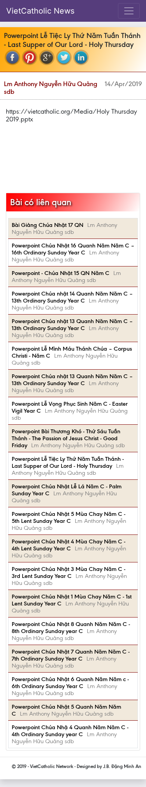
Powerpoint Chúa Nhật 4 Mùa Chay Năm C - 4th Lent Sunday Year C (68, 545)
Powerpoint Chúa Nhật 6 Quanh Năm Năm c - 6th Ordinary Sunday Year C (70, 683)
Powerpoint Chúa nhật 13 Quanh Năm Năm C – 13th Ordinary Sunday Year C (72, 325)
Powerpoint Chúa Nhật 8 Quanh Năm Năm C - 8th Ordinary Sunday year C (71, 628)
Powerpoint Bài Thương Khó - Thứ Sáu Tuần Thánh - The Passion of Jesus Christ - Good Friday (66, 438)
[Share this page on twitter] (64, 57)
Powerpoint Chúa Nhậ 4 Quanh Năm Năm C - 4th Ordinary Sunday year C (70, 731)
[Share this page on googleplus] (47, 57)
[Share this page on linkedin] (81, 57)
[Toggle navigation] (129, 11)
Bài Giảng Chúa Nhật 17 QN (47, 224)
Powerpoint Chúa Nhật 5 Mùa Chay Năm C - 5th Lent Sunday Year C (68, 517)
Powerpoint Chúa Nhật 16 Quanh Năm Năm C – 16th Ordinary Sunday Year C (73, 249)
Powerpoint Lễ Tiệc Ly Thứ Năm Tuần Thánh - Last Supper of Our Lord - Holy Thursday (68, 462)
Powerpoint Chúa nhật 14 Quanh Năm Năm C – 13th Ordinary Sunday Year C (72, 297)
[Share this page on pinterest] (29, 57)
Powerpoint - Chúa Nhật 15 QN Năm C (60, 273)
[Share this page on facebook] (12, 57)
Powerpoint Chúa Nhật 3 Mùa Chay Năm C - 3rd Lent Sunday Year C (68, 572)
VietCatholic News (40, 11)
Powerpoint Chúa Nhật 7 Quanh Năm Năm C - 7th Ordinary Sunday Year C (71, 655)
